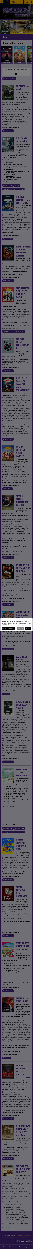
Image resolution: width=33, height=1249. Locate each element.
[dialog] (16, 624)
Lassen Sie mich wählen (8, 628)
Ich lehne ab (20, 628)
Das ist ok (28, 628)
